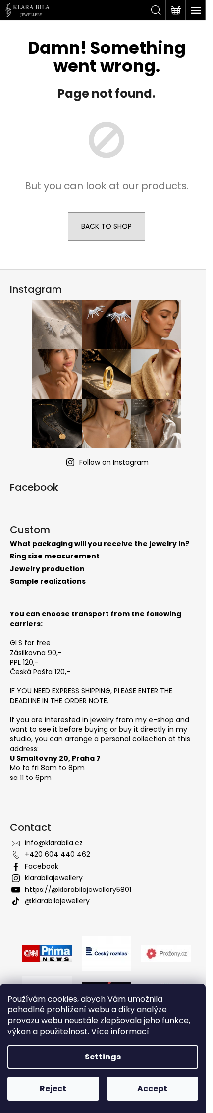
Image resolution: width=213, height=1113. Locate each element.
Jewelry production (47, 569)
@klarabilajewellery (57, 901)
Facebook (41, 866)
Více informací (120, 1031)
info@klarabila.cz (54, 843)
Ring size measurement (55, 556)
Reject (53, 1088)
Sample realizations (48, 581)
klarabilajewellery (54, 878)
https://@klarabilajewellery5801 (78, 889)
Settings (103, 1056)
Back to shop (106, 226)
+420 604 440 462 (57, 854)
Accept (152, 1088)
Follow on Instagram (114, 462)
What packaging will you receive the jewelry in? (99, 544)
